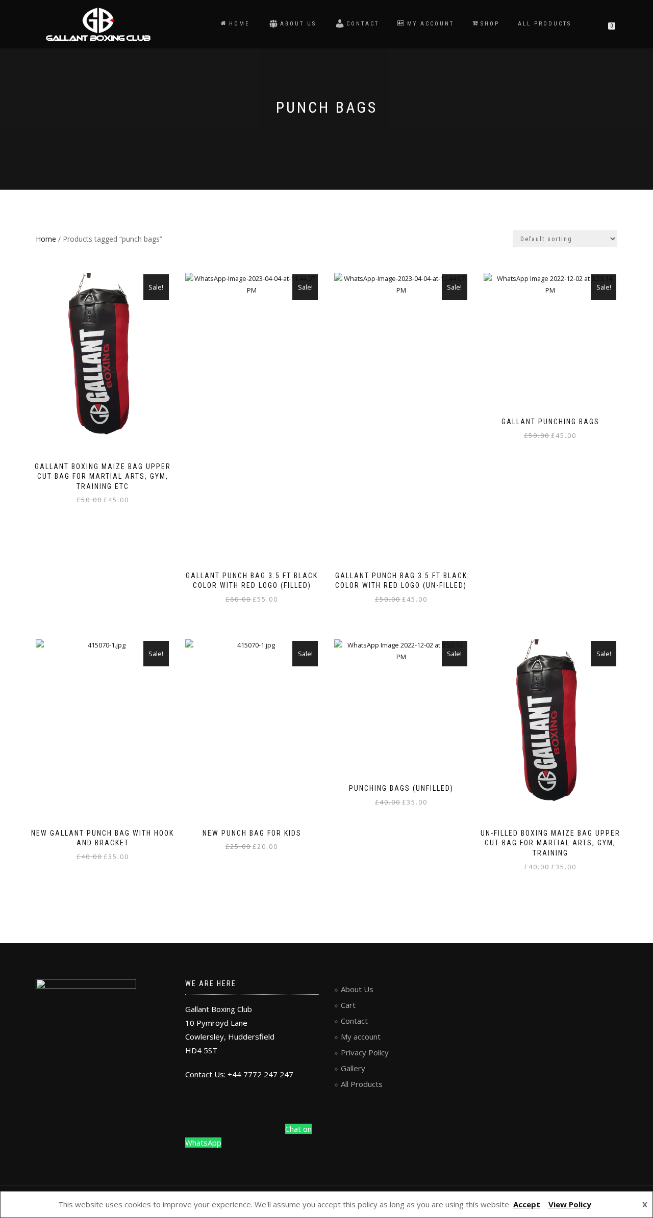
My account (430, 23)
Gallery (353, 1068)
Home (239, 23)
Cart (348, 1005)
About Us (298, 23)
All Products (544, 23)
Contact (362, 23)
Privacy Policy (365, 1052)
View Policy (569, 1204)
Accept (526, 1204)
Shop (490, 23)
